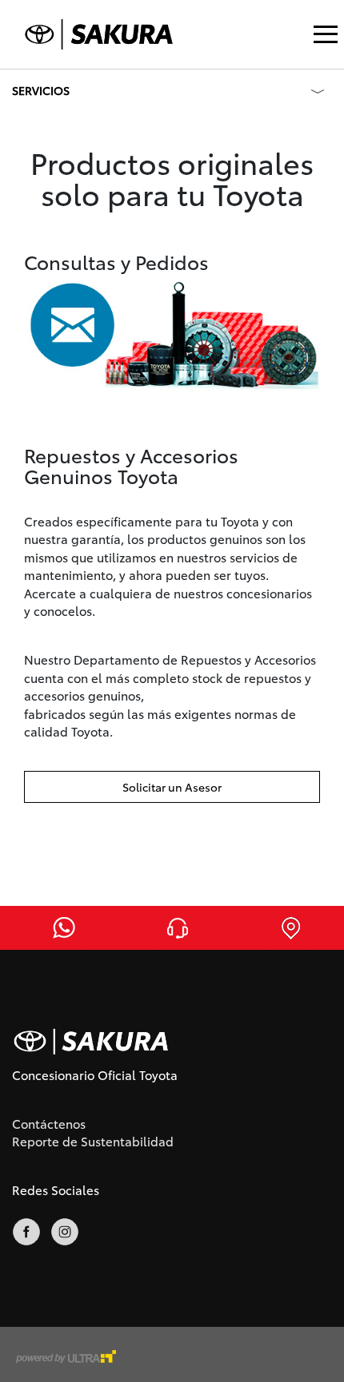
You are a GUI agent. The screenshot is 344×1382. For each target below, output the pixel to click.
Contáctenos (49, 1123)
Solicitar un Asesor (172, 787)
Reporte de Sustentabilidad (93, 1141)
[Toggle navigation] (325, 34)
